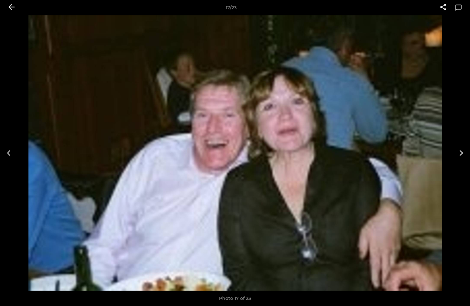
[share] (443, 7)
